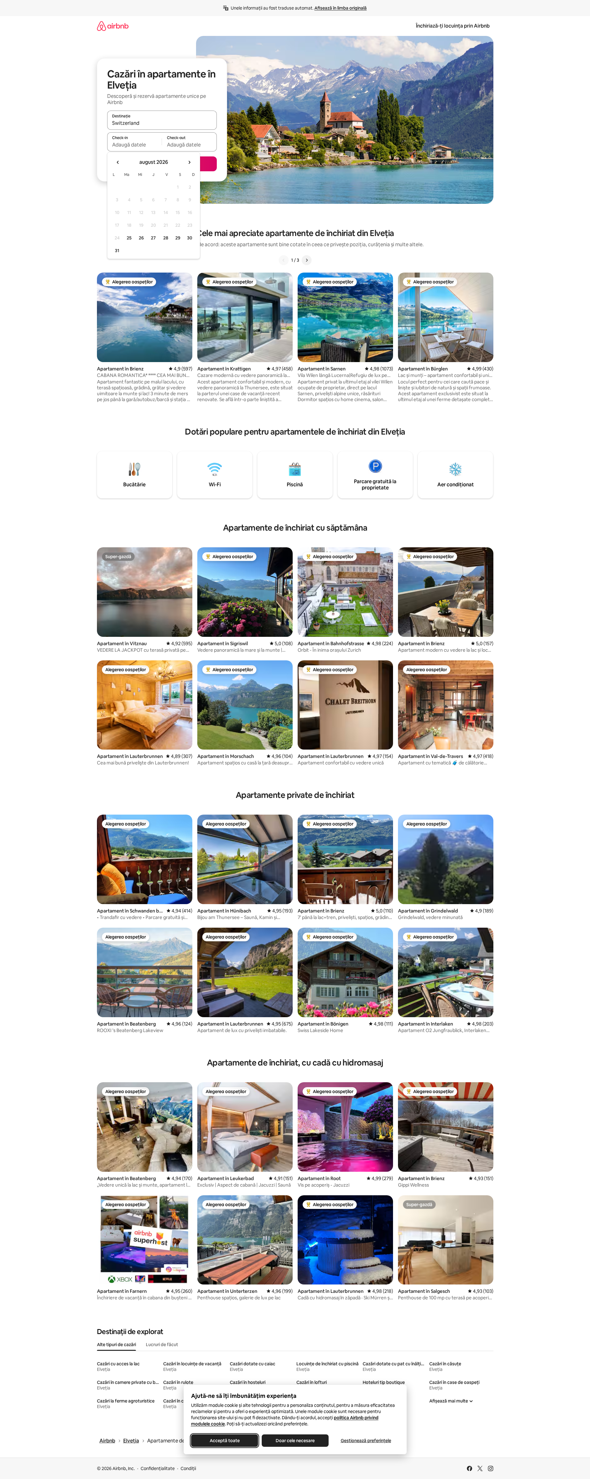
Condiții (188, 1468)
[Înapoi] (284, 260)
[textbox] (134, 144)
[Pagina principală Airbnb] (113, 26)
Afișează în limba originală (340, 8)
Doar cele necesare (295, 1440)
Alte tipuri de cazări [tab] (116, 1344)
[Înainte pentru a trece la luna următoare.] (189, 162)
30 (189, 238)
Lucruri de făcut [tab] (162, 1344)
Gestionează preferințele (365, 1440)
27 (153, 238)
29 (177, 238)
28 (165, 238)
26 (141, 238)
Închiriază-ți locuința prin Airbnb (453, 26)
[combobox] (162, 123)
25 (129, 238)
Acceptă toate (224, 1440)
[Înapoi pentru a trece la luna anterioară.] (118, 162)
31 (117, 250)
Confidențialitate (158, 1468)
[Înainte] (307, 260)
